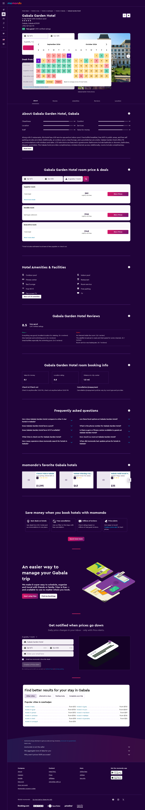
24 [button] (59, 71)
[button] (3, 3)
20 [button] (38, 71)
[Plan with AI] (3, 27)
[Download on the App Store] (116, 778)
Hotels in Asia (35, 11)
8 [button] (48, 61)
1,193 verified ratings (43, 29)
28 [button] (43, 76)
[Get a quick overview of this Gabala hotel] (129, 113)
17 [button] (59, 66)
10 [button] (59, 61)
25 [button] (64, 71)
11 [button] (64, 61)
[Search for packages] (3, 23)
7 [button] (43, 61)
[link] (76, 539)
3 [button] (58, 56)
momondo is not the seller (34, 747)
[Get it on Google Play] (116, 772)
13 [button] (38, 66)
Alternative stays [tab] (45, 696)
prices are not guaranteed (68, 741)
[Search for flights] (3, 10)
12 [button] (69, 61)
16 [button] (54, 66)
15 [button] (48, 66)
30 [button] (54, 76)
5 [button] (69, 56)
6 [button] (38, 61)
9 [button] (53, 61)
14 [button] (43, 66)
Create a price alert (110, 527)
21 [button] (43, 71)
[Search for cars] (3, 19)
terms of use (49, 669)
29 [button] (49, 76)
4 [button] (63, 56)
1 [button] (48, 56)
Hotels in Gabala (60, 11)
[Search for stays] (3, 14)
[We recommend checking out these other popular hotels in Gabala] (129, 465)
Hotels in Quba (82, 707)
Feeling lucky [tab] (60, 696)
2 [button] (53, 56)
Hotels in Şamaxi (30, 712)
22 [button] (49, 71)
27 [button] (38, 76)
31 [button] (106, 76)
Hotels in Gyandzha (83, 718)
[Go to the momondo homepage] (14, 3)
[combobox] (50, 642)
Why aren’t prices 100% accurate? (37, 754)
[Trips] (3, 33)
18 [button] (64, 66)
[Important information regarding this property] (129, 365)
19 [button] (69, 66)
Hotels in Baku (30, 707)
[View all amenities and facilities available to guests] (129, 267)
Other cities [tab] (30, 696)
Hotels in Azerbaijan (47, 11)
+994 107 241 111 (28, 26)
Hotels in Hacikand (83, 712)
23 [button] (54, 71)
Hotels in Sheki (30, 718)
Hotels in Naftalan (82, 715)
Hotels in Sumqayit (31, 721)
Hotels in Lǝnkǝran (31, 715)
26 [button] (69, 71)
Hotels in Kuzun (82, 709)
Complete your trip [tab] (76, 696)
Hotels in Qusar (30, 709)
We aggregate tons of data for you (37, 751)
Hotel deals (25, 11)
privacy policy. (60, 669)
